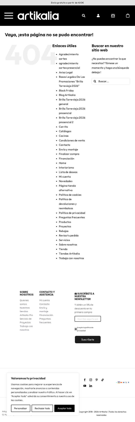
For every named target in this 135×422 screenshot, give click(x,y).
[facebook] (84, 380)
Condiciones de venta (72, 140)
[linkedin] (90, 385)
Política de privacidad (72, 212)
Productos (65, 222)
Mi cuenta (65, 176)
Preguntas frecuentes (72, 217)
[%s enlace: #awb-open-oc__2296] (98, 15)
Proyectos (65, 226)
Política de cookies (70, 194)
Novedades (65, 181)
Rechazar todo (42, 408)
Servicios (64, 240)
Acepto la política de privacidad (85, 329)
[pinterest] (96, 380)
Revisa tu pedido (69, 235)
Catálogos (65, 131)
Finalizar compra (69, 153)
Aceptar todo (64, 408)
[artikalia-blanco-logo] (38, 12)
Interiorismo (66, 167)
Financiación (66, 158)
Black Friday (66, 90)
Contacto (64, 144)
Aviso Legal (66, 72)
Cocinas (64, 135)
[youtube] (84, 385)
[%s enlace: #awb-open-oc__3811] (83, 15)
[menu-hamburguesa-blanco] (8, 14)
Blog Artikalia (67, 95)
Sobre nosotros (68, 244)
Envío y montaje (68, 149)
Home (62, 163)
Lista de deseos (68, 172)
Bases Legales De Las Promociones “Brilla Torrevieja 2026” (72, 81)
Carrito (63, 126)
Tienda (63, 249)
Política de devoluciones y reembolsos (68, 203)
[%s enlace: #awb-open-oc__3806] (113, 15)
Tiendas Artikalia (69, 253)
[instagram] (90, 380)
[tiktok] (102, 380)
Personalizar (20, 408)
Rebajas (64, 231)
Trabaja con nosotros (71, 258)
